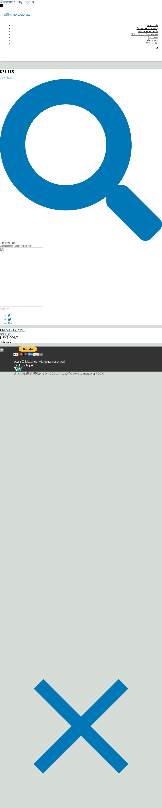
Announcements (148, 31)
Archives (153, 37)
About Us (152, 25)
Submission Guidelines (144, 34)
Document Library (147, 28)
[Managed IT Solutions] (17, 370)
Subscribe (152, 43)
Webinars (152, 40)
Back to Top (22, 365)
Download (6, 77)
